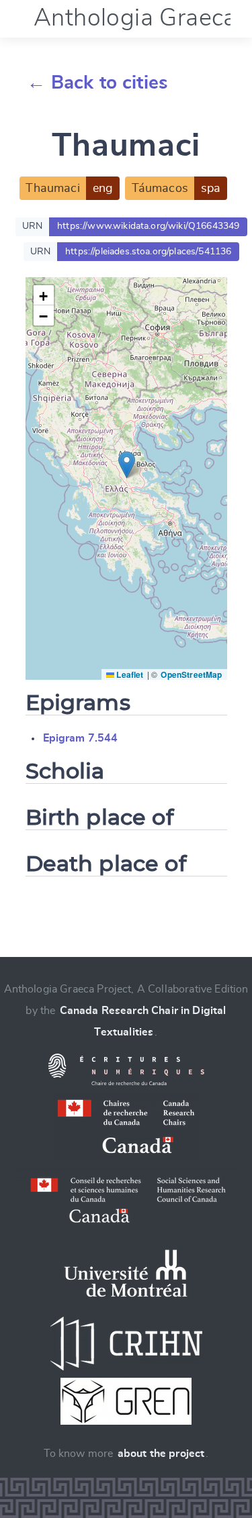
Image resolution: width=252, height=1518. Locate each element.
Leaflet (128, 674)
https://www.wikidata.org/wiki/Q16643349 (148, 226)
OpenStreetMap (191, 674)
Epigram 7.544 (80, 738)
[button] (126, 464)
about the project (161, 1453)
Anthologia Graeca (135, 18)
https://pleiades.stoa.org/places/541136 (148, 251)
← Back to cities (98, 83)
